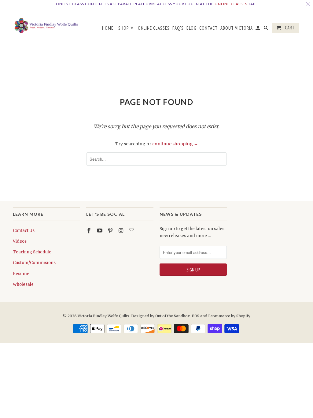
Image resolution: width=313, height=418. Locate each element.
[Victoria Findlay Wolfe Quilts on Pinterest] (111, 230)
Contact (208, 28)
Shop (126, 27)
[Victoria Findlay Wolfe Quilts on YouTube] (100, 230)
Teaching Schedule (32, 252)
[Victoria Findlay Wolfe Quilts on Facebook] (89, 230)
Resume (21, 273)
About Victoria (236, 28)
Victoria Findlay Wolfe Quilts (103, 316)
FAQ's (178, 28)
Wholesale (23, 284)
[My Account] (258, 29)
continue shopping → (175, 144)
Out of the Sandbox (172, 316)
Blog (191, 28)
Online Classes (231, 4)
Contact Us (24, 230)
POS (195, 316)
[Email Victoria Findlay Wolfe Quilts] (132, 230)
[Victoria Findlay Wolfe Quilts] (46, 24)
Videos (20, 241)
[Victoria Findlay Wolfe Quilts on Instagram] (121, 230)
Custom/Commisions (34, 262)
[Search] (266, 29)
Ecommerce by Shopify (229, 316)
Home (107, 28)
